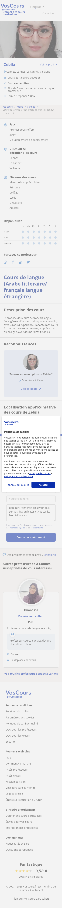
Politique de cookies (40, 473)
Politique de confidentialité (18, 476)
